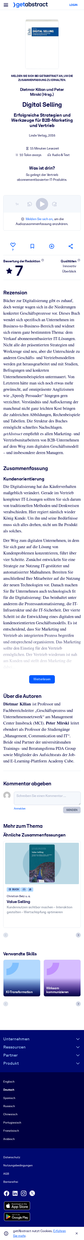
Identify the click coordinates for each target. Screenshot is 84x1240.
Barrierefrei (10, 1181)
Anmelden (20, 808)
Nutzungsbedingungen (17, 1165)
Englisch (8, 1081)
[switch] (42, 204)
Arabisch (9, 1139)
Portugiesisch (12, 1122)
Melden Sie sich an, (39, 219)
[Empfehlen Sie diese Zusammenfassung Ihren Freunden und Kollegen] (71, 246)
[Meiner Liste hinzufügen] (52, 246)
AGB (6, 1173)
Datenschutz (11, 1157)
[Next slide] (78, 935)
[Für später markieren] (32, 246)
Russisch (9, 1106)
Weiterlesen (42, 679)
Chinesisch (10, 1114)
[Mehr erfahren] (42, 260)
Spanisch (9, 1098)
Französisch (11, 1130)
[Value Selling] (42, 863)
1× (17, 204)
